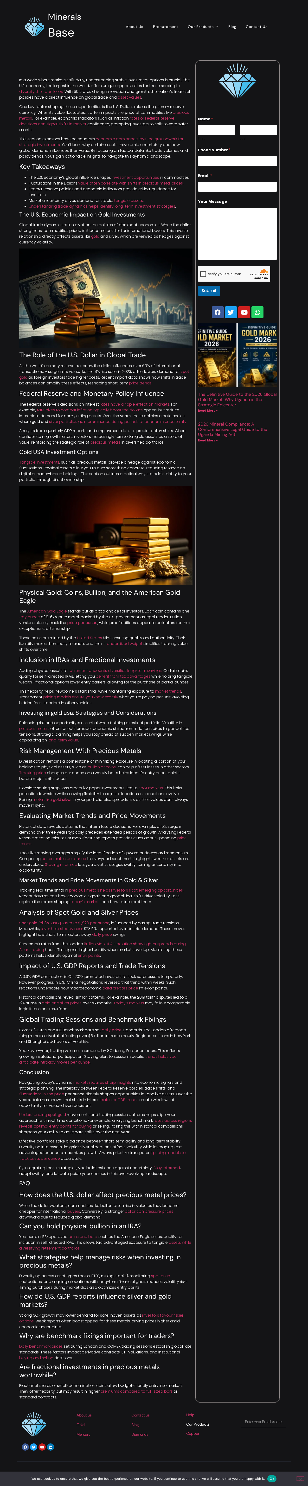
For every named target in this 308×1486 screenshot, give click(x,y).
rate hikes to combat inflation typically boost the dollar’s (90, 410)
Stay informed (167, 1168)
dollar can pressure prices (149, 1211)
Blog (232, 26)
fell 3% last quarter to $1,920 (64, 923)
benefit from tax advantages (123, 676)
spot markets (151, 788)
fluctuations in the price (41, 1094)
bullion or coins (102, 767)
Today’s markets (128, 1003)
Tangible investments (39, 462)
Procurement (165, 26)
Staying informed (61, 864)
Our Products (201, 26)
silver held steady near (62, 928)
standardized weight (122, 643)
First (201, 138)
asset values (129, 97)
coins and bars (83, 1236)
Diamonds (139, 1434)
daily (102, 934)
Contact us (140, 1415)
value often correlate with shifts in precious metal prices (130, 183)
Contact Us (257, 26)
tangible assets (128, 200)
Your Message (212, 201)
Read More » (208, 410)
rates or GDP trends (120, 1100)
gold (95, 236)
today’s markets (86, 902)
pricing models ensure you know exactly (80, 697)
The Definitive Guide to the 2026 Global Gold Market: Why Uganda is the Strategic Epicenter (237, 399)
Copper (192, 1433)
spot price (160, 1276)
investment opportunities (135, 177)
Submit (209, 290)
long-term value (63, 740)
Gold (80, 1424)
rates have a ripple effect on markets (134, 404)
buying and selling (36, 1358)
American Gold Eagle (47, 611)
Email (205, 175)
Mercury (83, 1434)
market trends (168, 691)
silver (117, 421)
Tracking (32, 773)
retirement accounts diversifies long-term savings (115, 670)
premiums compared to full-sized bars (137, 1391)
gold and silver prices (62, 1003)
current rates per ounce (64, 858)
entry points (89, 955)
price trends (140, 383)
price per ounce (82, 622)
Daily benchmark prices (41, 1346)
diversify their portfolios (41, 91)
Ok (272, 1478)
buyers (73, 1211)
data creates (120, 988)
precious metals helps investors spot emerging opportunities (126, 890)
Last (243, 138)
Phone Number (214, 150)
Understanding (42, 1114)
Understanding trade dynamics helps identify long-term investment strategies (102, 206)
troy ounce (29, 617)
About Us (134, 26)
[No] (300, 1478)
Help (190, 1414)
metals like (52, 799)
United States (89, 638)
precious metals (105, 442)
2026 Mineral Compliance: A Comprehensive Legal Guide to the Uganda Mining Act (232, 429)
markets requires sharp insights (102, 1082)
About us (84, 1415)
